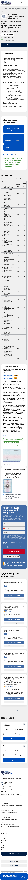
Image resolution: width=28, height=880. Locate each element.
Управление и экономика (8, 9)
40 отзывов (10, 686)
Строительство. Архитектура (9, 819)
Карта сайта (4, 833)
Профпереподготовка (20, 8)
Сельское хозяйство (7, 815)
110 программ (20, 734)
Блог (2, 847)
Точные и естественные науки (10, 826)
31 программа (20, 750)
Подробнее (6, 435)
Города (3, 838)
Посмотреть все (9, 154)
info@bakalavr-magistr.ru (8, 789)
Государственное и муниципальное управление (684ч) (14, 653)
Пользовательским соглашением (17, 537)
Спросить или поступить (14, 45)
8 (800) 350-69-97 (8, 782)
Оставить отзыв (14, 853)
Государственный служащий (9, 724)
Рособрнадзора (9, 496)
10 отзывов (10, 585)
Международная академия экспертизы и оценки (13, 615)
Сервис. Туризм (5, 817)
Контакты (4, 845)
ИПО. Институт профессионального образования (16, 16)
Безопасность (5, 803)
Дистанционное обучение (7, 8)
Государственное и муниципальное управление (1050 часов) (14, 607)
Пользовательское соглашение (8, 872)
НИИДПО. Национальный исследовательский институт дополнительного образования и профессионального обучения (14, 691)
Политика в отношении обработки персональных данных (14, 871)
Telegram (12, 861)
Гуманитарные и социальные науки (11, 805)
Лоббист (6, 746)
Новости (3, 840)
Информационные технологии (10, 808)
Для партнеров (5, 843)
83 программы (20, 729)
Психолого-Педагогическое (9, 812)
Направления (5, 801)
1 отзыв (9, 611)
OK (23, 876)
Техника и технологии (7, 824)
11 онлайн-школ (9, 755)
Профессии (4, 850)
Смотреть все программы (14, 710)
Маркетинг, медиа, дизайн (8, 810)
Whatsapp (13, 865)
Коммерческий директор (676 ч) (13, 582)
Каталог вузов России (7, 836)
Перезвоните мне (14, 551)
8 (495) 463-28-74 (8, 783)
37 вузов (7, 729)
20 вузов (7, 750)
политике (13, 877)
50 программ (20, 755)
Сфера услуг (5, 822)
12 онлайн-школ (9, 734)
